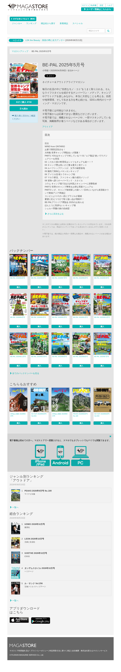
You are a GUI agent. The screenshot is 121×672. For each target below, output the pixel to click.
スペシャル (77, 23)
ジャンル (16, 23)
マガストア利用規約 (18, 651)
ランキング (31, 23)
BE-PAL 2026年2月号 (59, 317)
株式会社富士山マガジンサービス (94, 651)
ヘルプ (109, 5)
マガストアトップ (20, 51)
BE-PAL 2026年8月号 (38, 278)
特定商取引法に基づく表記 (60, 651)
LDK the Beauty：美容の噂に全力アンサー (45, 40)
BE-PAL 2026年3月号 (38, 317)
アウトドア (47, 126)
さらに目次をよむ (55, 214)
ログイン (85, 5)
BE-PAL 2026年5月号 (101, 278)
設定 (101, 5)
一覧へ (15, 507)
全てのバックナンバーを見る (25, 373)
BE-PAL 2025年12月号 (102, 317)
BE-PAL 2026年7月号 (59, 278)
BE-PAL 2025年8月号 (80, 356)
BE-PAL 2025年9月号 (59, 356)
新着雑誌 (64, 23)
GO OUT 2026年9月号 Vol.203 (38, 415)
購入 (18, 287)
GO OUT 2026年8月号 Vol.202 (101, 415)
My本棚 (93, 5)
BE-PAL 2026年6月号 (80, 278)
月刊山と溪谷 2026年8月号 (59, 415)
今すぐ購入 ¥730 (24, 102)
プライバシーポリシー (39, 651)
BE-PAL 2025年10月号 (39, 356)
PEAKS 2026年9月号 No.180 (80, 415)
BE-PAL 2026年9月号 (17, 278)
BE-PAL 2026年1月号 (80, 317)
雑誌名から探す (48, 23)
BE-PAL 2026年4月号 (17, 317)
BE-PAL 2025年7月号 (101, 356)
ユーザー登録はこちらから (98, 9)
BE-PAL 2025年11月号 (18, 356)
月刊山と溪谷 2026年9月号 (18, 415)
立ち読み (24, 108)
